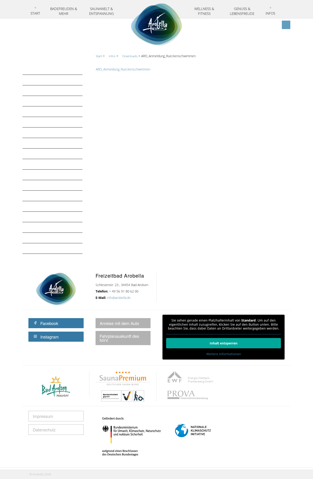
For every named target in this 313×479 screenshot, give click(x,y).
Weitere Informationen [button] (223, 354)
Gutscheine (38, 164)
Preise (32, 132)
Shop (32, 174)
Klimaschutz (39, 237)
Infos (270, 13)
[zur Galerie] (277, 25)
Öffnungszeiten (42, 122)
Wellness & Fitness (204, 11)
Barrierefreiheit (42, 206)
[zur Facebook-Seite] (286, 25)
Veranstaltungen (44, 143)
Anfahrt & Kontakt (45, 111)
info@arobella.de (119, 297)
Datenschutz (39, 227)
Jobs (31, 153)
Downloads (38, 195)
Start (35, 13)
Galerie (34, 216)
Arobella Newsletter (47, 101)
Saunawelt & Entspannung (101, 11)
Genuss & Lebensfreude (242, 11)
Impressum (37, 248)
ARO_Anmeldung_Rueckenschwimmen (123, 69)
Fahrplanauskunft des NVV (119, 338)
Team (32, 185)
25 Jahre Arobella (44, 90)
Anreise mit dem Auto (119, 323)
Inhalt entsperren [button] (223, 343)
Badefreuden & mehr (63, 11)
